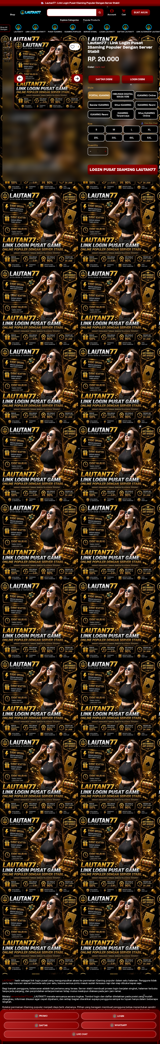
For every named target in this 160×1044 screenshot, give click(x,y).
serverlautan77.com (22, 996)
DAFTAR (43, 1024)
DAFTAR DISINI (104, 79)
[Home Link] (31, 12)
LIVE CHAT (82, 1033)
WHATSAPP (121, 1024)
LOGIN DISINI (137, 79)
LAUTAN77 (8, 980)
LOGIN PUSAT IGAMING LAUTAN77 (123, 169)
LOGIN (120, 1015)
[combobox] (71, 12)
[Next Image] (77, 78)
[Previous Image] (19, 78)
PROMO (43, 1015)
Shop (12, 14)
